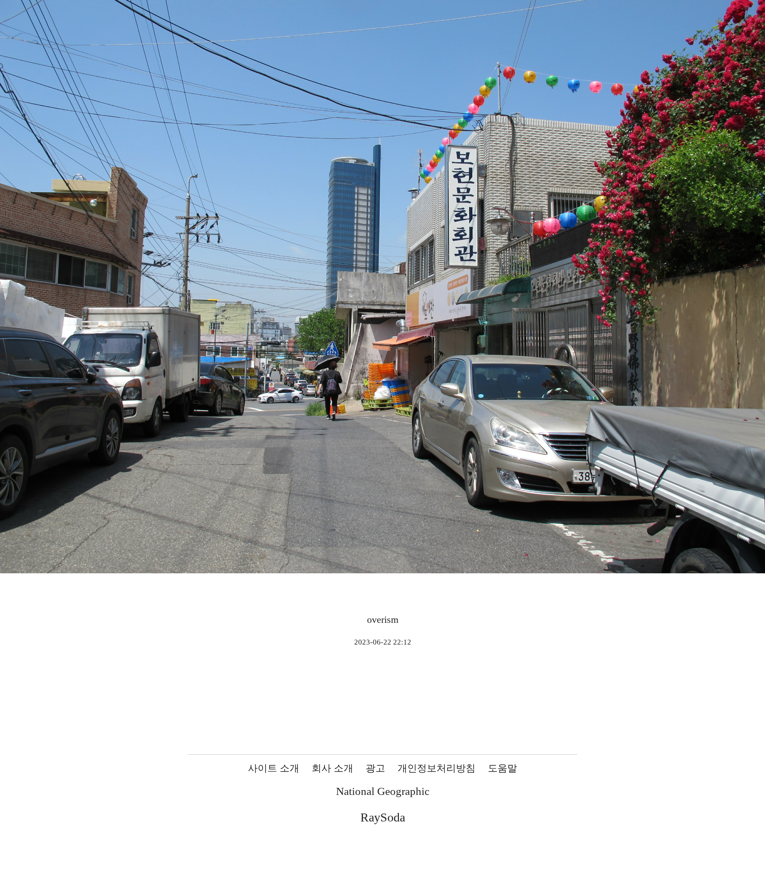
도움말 (502, 768)
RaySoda (382, 817)
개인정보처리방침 (436, 768)
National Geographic (382, 791)
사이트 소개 (273, 768)
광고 (375, 768)
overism (382, 619)
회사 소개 (332, 768)
